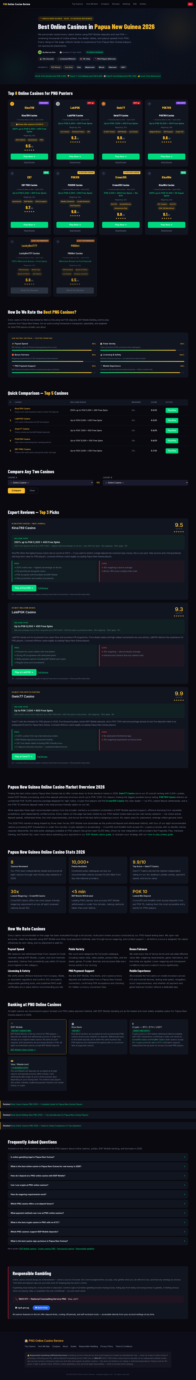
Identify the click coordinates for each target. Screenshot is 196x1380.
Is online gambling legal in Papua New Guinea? (98, 1157)
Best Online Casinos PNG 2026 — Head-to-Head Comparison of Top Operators (46, 1126)
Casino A (12, 477)
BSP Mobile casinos (28, 1249)
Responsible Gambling (88, 1346)
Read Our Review (29, 290)
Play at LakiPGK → (24, 672)
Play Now (172, 410)
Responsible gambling (85, 1249)
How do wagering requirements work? (98, 1194)
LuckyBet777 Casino (29, 253)
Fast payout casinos (65, 1249)
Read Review (29, 162)
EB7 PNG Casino (29, 185)
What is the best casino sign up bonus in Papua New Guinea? (98, 1241)
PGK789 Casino (166, 115)
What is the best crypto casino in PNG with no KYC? (98, 1222)
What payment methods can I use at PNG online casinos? (98, 1213)
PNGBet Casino (75, 253)
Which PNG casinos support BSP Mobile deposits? (98, 1231)
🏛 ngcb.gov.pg (22, 1308)
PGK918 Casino (75, 185)
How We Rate (92, 4)
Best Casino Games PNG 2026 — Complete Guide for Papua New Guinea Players (46, 1104)
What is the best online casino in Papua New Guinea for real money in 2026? (98, 1166)
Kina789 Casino (29, 115)
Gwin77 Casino (121, 115)
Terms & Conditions (124, 1346)
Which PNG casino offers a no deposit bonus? (98, 1203)
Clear (32, 490)
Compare (105, 4)
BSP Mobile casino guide (98, 834)
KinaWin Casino (166, 185)
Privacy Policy (107, 1346)
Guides (143, 4)
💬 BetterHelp (41, 1308)
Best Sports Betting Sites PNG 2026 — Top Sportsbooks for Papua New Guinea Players (49, 1115)
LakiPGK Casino (75, 115)
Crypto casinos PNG (46, 1249)
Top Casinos (77, 4)
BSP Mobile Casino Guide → (23, 1050)
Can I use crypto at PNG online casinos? (98, 1185)
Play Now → (29, 156)
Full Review (43, 588)
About (65, 1346)
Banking (126, 4)
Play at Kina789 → (24, 588)
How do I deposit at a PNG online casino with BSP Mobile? (98, 1175)
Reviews (116, 4)
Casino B (107, 477)
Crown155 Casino (120, 185)
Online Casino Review (16, 4)
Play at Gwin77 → (24, 756)
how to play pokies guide (160, 834)
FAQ (135, 4)
